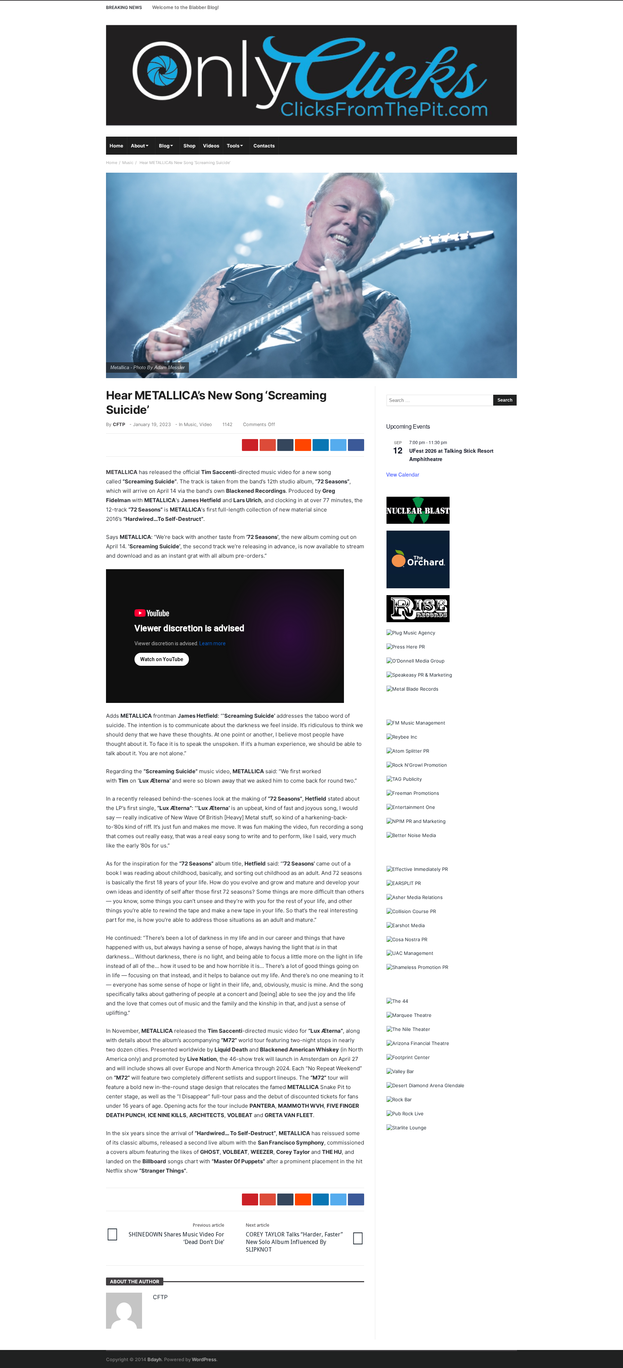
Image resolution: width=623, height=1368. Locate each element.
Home (111, 162)
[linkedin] (321, 445)
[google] (268, 445)
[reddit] (303, 445)
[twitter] (338, 445)
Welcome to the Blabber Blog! (185, 7)
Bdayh (154, 1359)
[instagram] (497, 7)
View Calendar (402, 474)
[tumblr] (285, 445)
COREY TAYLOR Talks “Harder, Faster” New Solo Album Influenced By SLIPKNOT (294, 1237)
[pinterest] (250, 445)
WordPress (204, 1359)
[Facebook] (470, 7)
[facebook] (356, 445)
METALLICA (121, 472)
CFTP (119, 424)
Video (205, 424)
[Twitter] (483, 7)
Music (127, 162)
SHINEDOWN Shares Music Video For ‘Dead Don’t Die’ (176, 1233)
